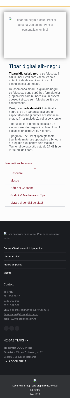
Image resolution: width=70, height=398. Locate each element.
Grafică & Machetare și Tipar (28, 195)
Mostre (14, 180)
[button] (35, 173)
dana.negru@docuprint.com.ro (21, 314)
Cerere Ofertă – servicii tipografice (23, 248)
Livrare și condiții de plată (26, 202)
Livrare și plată (12, 256)
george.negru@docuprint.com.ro (30, 309)
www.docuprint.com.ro (23, 318)
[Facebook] (6, 328)
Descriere (16, 173)
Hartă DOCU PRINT (15, 361)
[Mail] (11, 328)
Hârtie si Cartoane (22, 187)
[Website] (17, 328)
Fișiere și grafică (13, 264)
